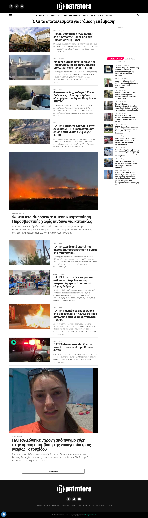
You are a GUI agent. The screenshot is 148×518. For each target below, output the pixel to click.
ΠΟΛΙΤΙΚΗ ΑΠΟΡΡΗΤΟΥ (104, 505)
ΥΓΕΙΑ (100, 15)
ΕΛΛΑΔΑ (40, 15)
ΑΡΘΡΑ (109, 15)
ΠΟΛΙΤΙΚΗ (62, 15)
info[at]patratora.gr (90, 515)
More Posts (53, 471)
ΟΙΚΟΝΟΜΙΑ (74, 15)
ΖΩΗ (93, 15)
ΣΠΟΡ (85, 15)
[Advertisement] (121, 42)
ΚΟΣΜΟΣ (51, 15)
